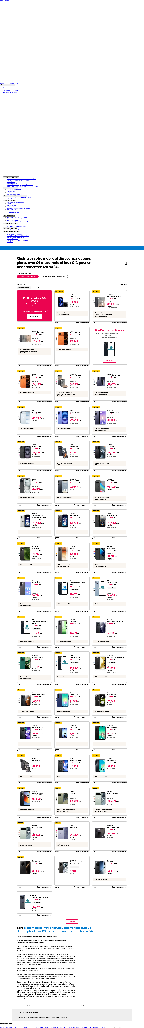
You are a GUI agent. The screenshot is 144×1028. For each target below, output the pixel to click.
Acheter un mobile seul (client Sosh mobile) (54, 276)
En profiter (109, 360)
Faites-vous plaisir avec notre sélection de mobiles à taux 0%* (38, 936)
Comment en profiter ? (63, 1017)
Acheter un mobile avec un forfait (29, 276)
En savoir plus (34, 316)
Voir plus (72, 921)
